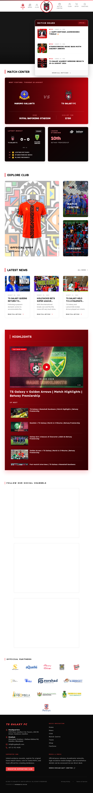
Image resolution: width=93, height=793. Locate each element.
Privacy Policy (65, 781)
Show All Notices (60, 73)
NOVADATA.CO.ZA (21, 784)
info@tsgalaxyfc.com (16, 744)
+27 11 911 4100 (14, 747)
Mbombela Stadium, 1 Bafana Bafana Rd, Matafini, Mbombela (23, 740)
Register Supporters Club (20, 769)
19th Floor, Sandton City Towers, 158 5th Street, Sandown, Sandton (23, 733)
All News (82, 270)
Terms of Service (81, 781)
